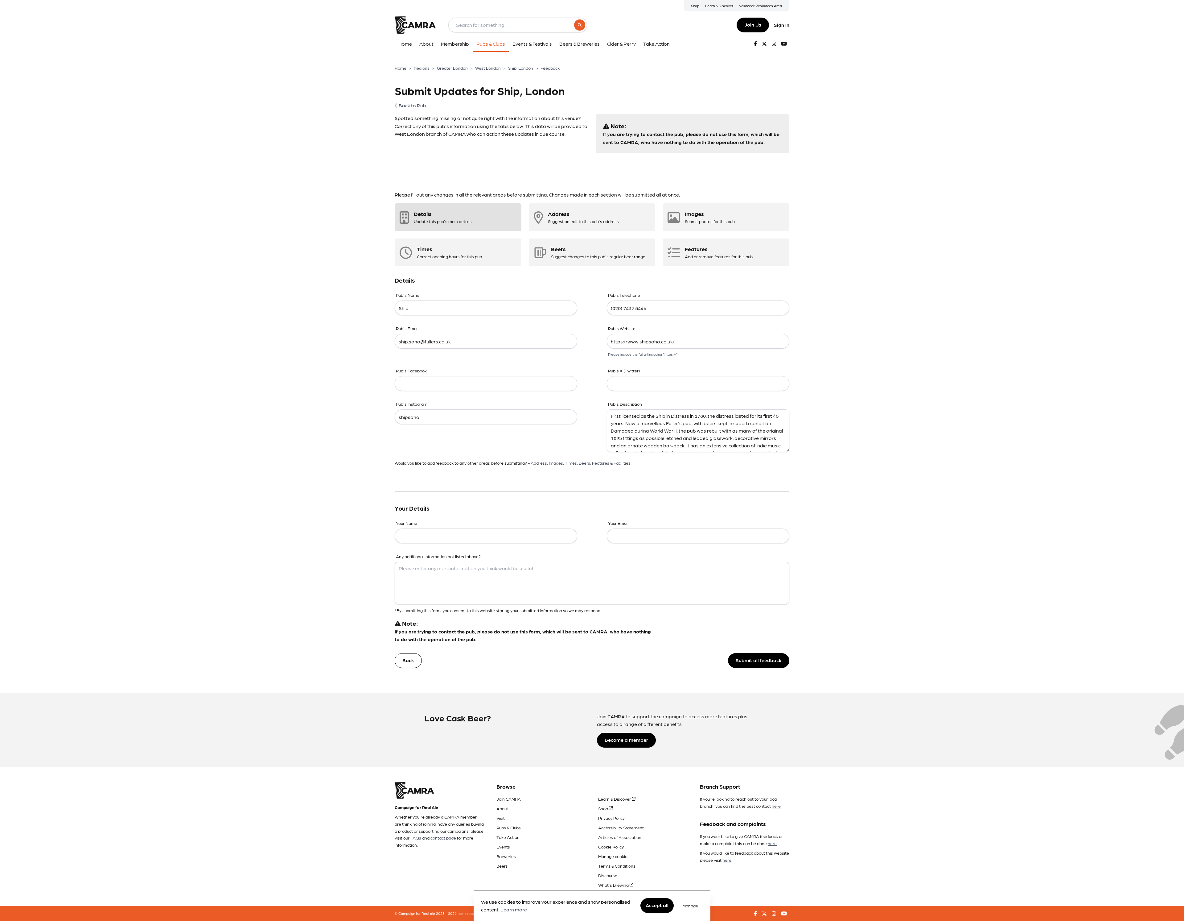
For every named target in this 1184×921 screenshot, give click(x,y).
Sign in (781, 25)
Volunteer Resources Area (760, 5)
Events (503, 846)
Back (408, 660)
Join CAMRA (508, 798)
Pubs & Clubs (508, 827)
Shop (695, 5)
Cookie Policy (611, 846)
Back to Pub (412, 105)
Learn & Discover (719, 5)
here (776, 805)
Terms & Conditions (616, 865)
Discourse (607, 875)
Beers (502, 865)
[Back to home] (415, 25)
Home (400, 67)
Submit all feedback (759, 660)
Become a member (626, 740)
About (502, 808)
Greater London (452, 67)
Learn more (513, 910)
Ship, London (520, 67)
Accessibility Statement (621, 827)
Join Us (752, 24)
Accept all (657, 905)
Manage (690, 905)
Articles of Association (619, 837)
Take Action (508, 837)
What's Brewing (614, 884)
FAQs (415, 837)
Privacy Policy (611, 817)
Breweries (506, 856)
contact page (443, 837)
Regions (422, 67)
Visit (500, 817)
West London (488, 67)
